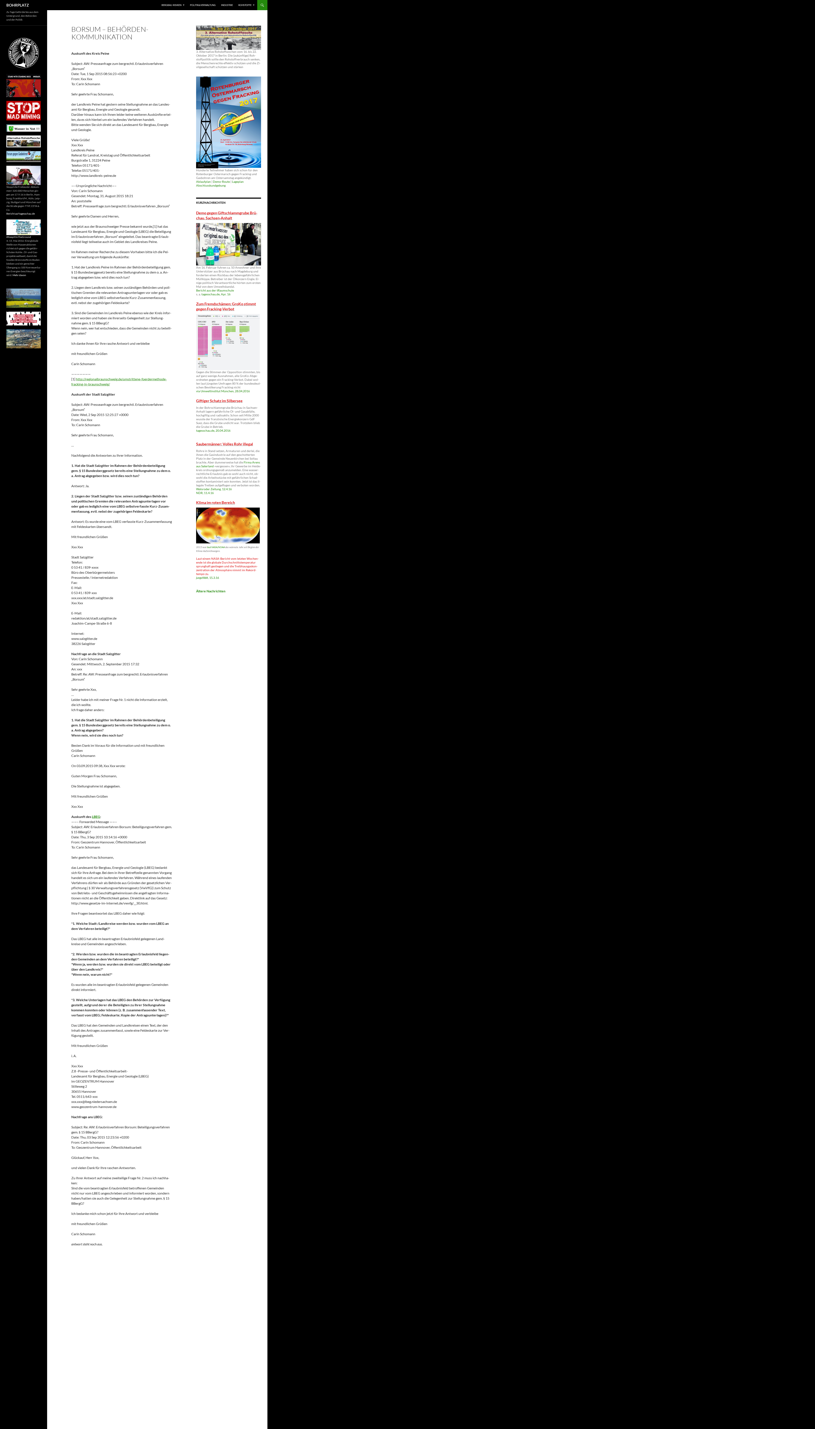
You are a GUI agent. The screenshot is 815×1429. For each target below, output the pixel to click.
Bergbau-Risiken (171, 5)
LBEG (96, 817)
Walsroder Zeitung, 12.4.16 (214, 489)
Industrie (227, 5)
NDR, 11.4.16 (205, 493)
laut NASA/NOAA (216, 547)
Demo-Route (221, 181)
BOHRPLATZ (17, 5)
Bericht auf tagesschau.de (20, 213)
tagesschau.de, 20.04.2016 (213, 430)
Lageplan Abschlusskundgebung (220, 183)
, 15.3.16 (207, 577)
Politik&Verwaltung (203, 5)
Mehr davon (19, 275)
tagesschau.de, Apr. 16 (215, 294)
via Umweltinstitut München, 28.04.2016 (223, 391)
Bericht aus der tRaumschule (215, 290)
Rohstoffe (245, 5)
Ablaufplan (203, 181)
